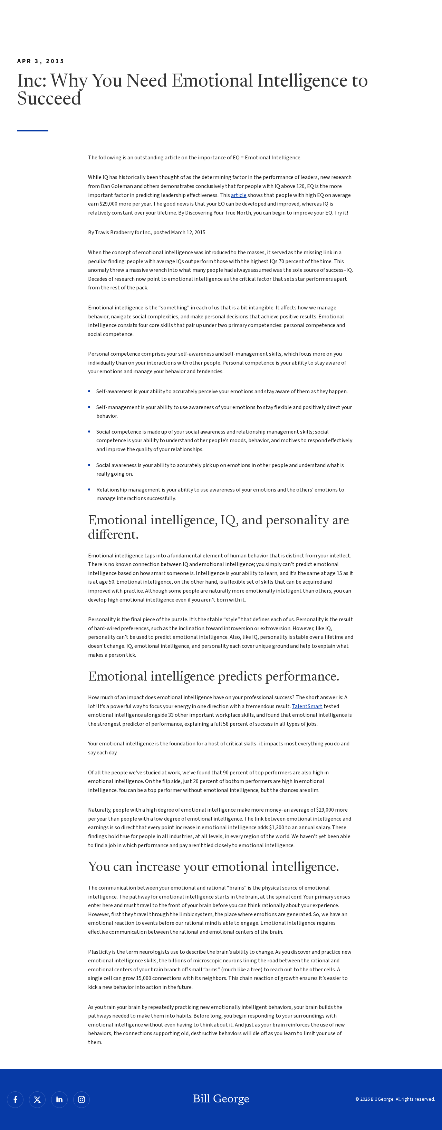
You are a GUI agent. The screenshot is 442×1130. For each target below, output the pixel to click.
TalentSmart (307, 706)
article (239, 195)
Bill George (221, 1099)
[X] (37, 1099)
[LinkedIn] (59, 1099)
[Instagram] (81, 1099)
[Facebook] (15, 1099)
